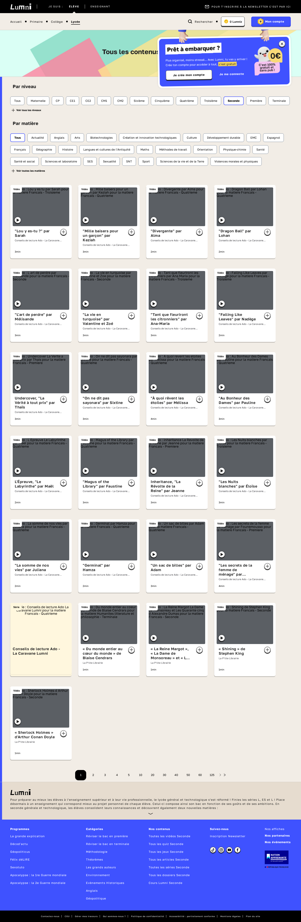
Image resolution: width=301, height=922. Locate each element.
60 (200, 775)
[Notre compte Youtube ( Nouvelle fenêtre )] (229, 850)
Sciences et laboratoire (61, 161)
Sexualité (109, 161)
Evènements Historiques (105, 883)
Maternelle (38, 100)
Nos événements (278, 842)
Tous (17, 100)
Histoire (67, 149)
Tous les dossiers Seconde (169, 875)
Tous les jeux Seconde (166, 851)
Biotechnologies (101, 137)
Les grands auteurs (101, 867)
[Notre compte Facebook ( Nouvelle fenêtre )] (237, 850)
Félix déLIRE (20, 859)
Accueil (16, 21)
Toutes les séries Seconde (169, 867)
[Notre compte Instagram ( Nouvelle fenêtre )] (221, 850)
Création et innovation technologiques (150, 137)
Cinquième (162, 100)
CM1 (104, 100)
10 (140, 775)
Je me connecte (232, 74)
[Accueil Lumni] (20, 6)
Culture (192, 137)
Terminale (279, 100)
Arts (77, 137)
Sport (146, 161)
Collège (57, 21)
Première (256, 100)
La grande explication (27, 836)
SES (90, 161)
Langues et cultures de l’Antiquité (106, 149)
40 (176, 775)
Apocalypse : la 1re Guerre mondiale (38, 875)
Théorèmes (94, 859)
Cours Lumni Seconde (165, 883)
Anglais (59, 137)
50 (188, 775)
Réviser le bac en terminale (107, 844)
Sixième (139, 100)
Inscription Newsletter (227, 836)
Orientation (205, 149)
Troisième (210, 100)
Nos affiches (274, 829)
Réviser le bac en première (107, 836)
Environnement (98, 875)
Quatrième (187, 100)
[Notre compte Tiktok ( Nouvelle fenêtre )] (213, 850)
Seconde (234, 100)
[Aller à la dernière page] (224, 775)
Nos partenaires (277, 835)
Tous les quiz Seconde (166, 844)
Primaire (36, 21)
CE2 (88, 100)
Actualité (37, 137)
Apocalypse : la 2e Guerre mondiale (38, 883)
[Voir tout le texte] (150, 813)
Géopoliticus (20, 851)
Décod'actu (19, 844)
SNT (129, 161)
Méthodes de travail (173, 149)
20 (152, 775)
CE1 (72, 100)
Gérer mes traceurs (86, 916)
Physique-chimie (234, 149)
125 (212, 775)
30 (164, 775)
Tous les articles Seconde (169, 859)
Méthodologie (97, 851)
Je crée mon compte (189, 75)
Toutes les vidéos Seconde (169, 836)
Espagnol (273, 137)
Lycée (75, 21)
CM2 (120, 100)
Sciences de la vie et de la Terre (182, 161)
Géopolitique (96, 898)
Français (20, 149)
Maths (144, 149)
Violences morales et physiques (236, 161)
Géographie (44, 149)
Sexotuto (17, 867)
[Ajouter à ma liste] (63, 232)
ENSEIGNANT (100, 6)
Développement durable (223, 137)
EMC (253, 137)
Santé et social (24, 161)
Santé (260, 149)
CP (58, 100)
